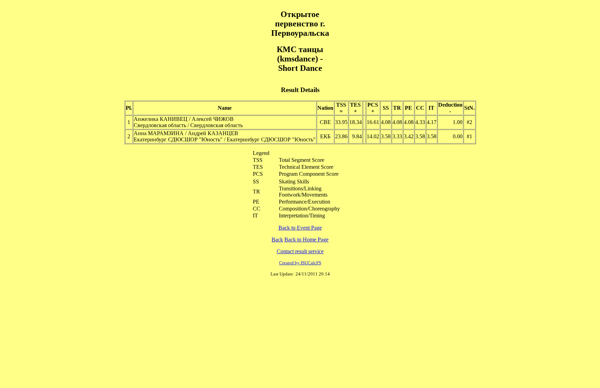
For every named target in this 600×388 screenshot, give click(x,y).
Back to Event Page (300, 228)
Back (277, 239)
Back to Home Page (306, 239)
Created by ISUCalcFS (300, 262)
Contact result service (300, 251)
